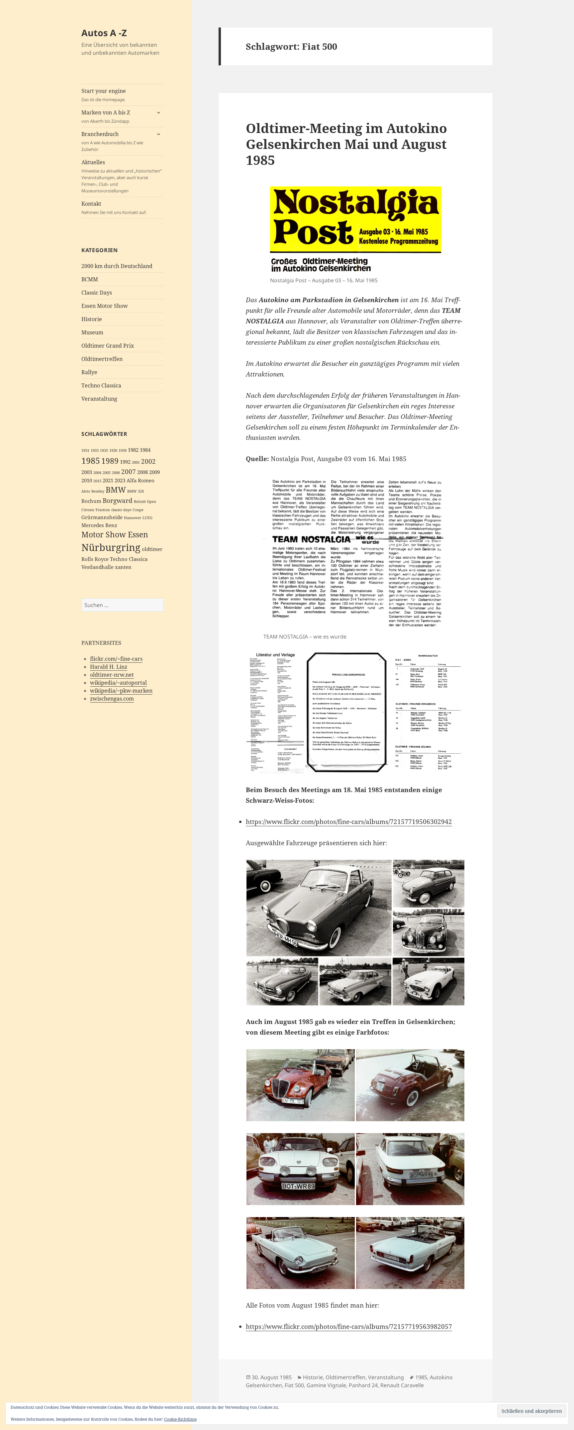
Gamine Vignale (326, 1385)
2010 (86, 480)
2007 (128, 471)
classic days (121, 510)
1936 (113, 450)
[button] (275, 712)
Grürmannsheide (102, 517)
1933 (95, 450)
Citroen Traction (95, 510)
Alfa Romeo (140, 480)
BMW (116, 490)
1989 (110, 461)
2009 (154, 472)
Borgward (118, 500)
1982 (133, 449)
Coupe (138, 510)
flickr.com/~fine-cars (116, 658)
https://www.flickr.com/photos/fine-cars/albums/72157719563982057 (349, 1326)
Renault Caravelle (402, 1385)
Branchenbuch (112, 141)
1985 (90, 460)
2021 (108, 480)
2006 (116, 472)
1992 (125, 461)
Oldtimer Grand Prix (107, 345)
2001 (136, 462)
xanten (123, 567)
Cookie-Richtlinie (180, 1419)
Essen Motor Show (104, 305)
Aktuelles (121, 176)
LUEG (147, 517)
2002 (148, 461)
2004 (97, 472)
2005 (107, 472)
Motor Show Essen (114, 534)
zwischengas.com (112, 698)
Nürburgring (111, 547)
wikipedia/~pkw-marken (121, 690)
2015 (97, 481)
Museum (92, 332)
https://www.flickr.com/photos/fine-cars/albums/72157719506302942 (349, 821)
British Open (145, 501)
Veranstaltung (99, 398)
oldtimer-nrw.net (112, 674)
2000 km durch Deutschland (116, 266)
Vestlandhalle (97, 567)
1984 (145, 449)
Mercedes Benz (99, 525)
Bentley (97, 491)
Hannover (132, 517)
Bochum (91, 501)
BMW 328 (135, 491)
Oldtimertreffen (102, 359)
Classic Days (96, 292)
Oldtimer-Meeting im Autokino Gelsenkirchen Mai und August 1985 (346, 144)
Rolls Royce (95, 559)
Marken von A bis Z (105, 116)
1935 (104, 450)
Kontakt (113, 207)
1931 (85, 450)
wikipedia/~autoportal (118, 682)
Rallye (89, 372)
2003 (86, 472)
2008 (142, 472)
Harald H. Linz (108, 666)
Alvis (85, 491)
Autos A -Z (104, 33)
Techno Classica (101, 385)
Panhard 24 (363, 1385)
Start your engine (103, 94)
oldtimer (152, 549)
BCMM (89, 279)
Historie (91, 319)
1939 (123, 450)
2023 (120, 480)
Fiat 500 (294, 1385)
